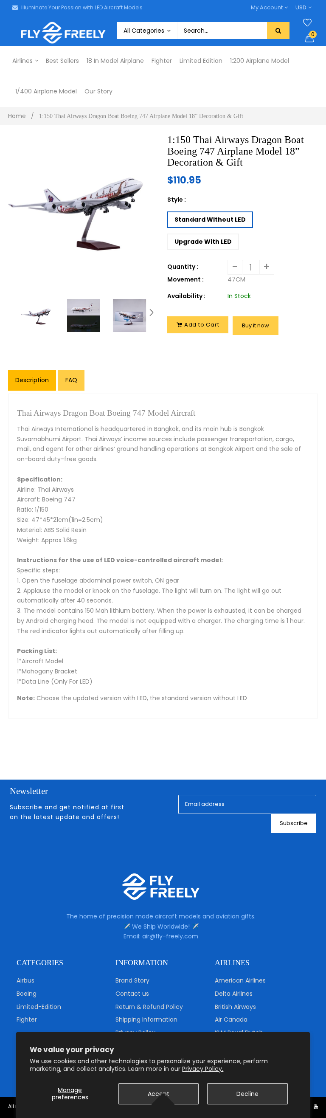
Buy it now (255, 325)
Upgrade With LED (203, 241)
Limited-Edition (39, 1007)
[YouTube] (316, 1106)
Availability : (186, 296)
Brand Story (132, 980)
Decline (247, 1094)
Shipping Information (146, 1019)
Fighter (27, 1019)
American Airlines (240, 980)
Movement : (185, 279)
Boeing (27, 993)
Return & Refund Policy (149, 1007)
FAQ (71, 380)
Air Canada (231, 1019)
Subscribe (294, 823)
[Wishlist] (307, 23)
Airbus (25, 980)
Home (17, 116)
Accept (158, 1094)
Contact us (132, 993)
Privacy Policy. (202, 1068)
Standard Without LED (210, 219)
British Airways (235, 1007)
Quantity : (182, 266)
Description (32, 380)
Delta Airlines (234, 993)
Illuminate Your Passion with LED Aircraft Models (82, 7)
